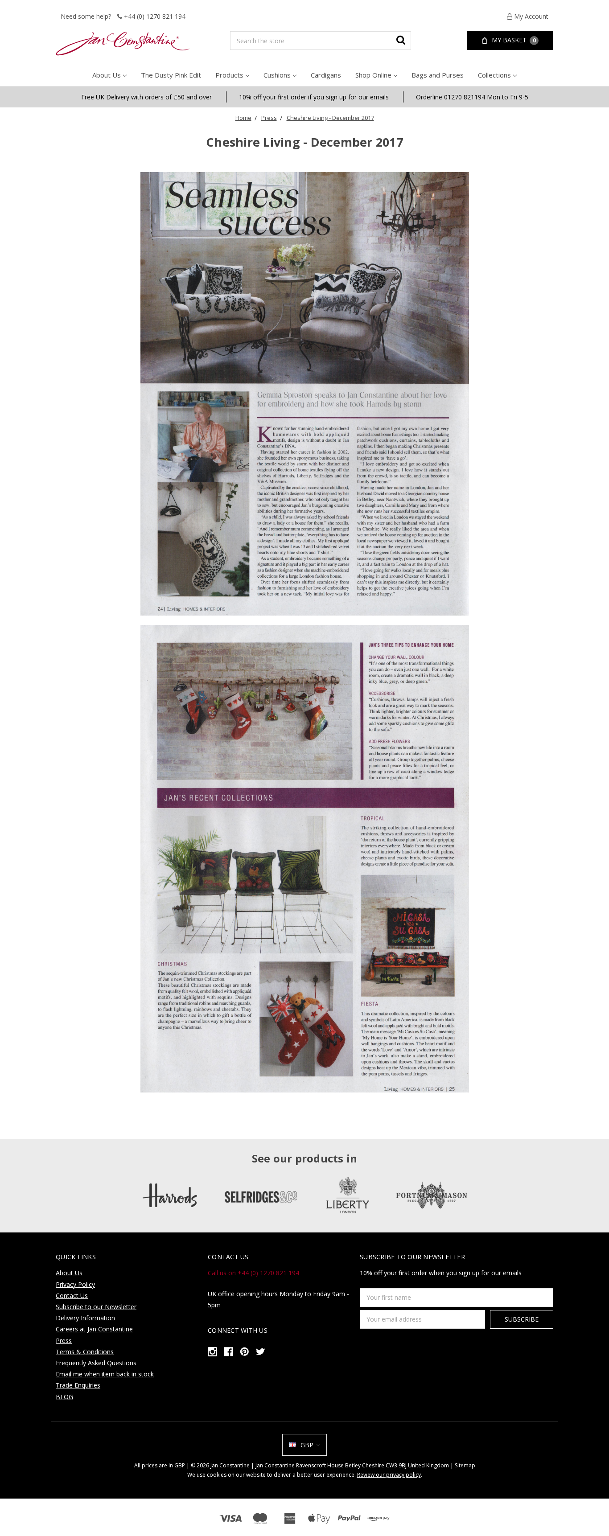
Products (229, 74)
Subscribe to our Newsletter (96, 1306)
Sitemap (465, 1465)
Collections (494, 74)
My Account (530, 16)
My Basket (513, 40)
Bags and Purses (437, 74)
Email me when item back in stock (105, 1374)
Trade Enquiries (78, 1385)
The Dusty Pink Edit (171, 74)
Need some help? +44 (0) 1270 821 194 (123, 16)
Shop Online (373, 74)
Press (269, 118)
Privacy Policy (75, 1284)
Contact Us (72, 1295)
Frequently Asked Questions (96, 1363)
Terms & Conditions (85, 1351)
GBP (307, 1445)
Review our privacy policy (389, 1475)
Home (243, 118)
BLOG (64, 1396)
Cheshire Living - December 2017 (330, 118)
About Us (106, 74)
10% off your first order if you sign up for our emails (314, 97)
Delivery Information (85, 1318)
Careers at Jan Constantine (94, 1329)
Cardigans (326, 74)
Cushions (277, 74)
